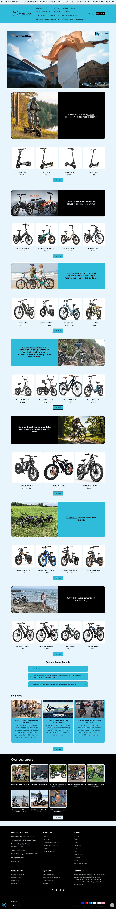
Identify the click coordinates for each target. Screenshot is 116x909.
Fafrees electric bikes (32, 347)
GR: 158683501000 (17, 846)
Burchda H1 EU (93, 323)
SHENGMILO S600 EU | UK (89, 485)
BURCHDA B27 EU (23, 323)
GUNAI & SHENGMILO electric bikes (77, 785)
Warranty (14, 883)
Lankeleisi (77, 857)
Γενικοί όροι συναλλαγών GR (51, 877)
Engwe (76, 842)
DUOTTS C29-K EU (93, 646)
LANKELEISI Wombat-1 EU (69, 570)
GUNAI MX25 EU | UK (27, 485)
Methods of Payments (17, 874)
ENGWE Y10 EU (93, 172)
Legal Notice (46, 883)
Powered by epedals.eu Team (98, 906)
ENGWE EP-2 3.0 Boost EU (46, 248)
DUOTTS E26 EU (70, 646)
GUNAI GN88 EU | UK (58, 485)
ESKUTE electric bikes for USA (39, 810)
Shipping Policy (16, 877)
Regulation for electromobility (51, 842)
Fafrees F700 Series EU (70, 400)
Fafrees (76, 848)
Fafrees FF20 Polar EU (22, 400)
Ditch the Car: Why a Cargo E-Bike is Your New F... (89, 721)
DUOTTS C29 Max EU (46, 646)
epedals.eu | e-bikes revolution (84, 906)
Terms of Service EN (49, 874)
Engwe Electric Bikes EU (38, 784)
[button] (48, 8)
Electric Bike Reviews (80, 863)
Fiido (75, 851)
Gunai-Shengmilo (79, 854)
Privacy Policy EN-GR (49, 880)
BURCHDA (71, 273)
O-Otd (76, 860)
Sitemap (45, 848)
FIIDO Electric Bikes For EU (19, 784)
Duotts (76, 839)
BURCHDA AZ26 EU (69, 323)
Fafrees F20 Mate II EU (46, 400)
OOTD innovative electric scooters (58, 810)
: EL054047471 (21, 850)
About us (45, 836)
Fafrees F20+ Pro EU (93, 400)
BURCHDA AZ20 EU (46, 323)
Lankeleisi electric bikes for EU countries (95, 785)
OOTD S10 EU (46, 172)
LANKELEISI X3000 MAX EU (22, 570)
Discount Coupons (48, 851)
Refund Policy (15, 880)
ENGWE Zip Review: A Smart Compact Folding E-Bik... (26, 721)
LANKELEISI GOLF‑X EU (93, 570)
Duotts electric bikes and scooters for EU (20, 810)
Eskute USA (77, 845)
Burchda (76, 836)
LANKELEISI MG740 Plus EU (46, 570)
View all (58, 180)
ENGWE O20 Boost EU (22, 248)
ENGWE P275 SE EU (93, 248)
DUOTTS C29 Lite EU (22, 646)
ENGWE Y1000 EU (70, 172)
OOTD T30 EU (23, 172)
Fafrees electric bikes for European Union (58, 785)
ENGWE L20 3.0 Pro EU (69, 248)
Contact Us (46, 839)
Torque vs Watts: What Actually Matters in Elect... (58, 721)
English (15, 905)
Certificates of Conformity (50, 845)
